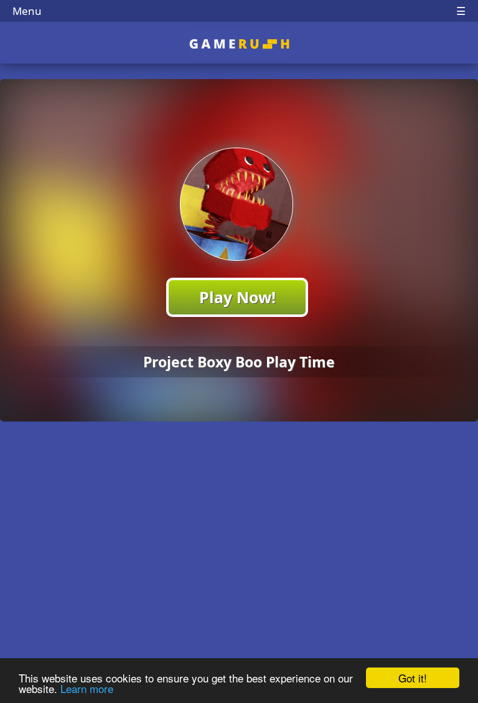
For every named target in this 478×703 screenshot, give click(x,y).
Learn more (86, 688)
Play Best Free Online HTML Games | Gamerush (239, 44)
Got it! (412, 678)
